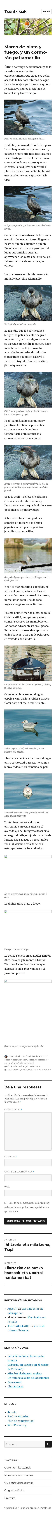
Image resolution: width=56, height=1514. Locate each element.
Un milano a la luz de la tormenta (28, 1377)
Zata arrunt (14, 1382)
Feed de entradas (17, 1416)
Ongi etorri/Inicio (14, 1490)
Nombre (10, 1156)
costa (7, 1059)
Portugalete (34, 1069)
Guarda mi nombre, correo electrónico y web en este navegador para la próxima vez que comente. (26, 1207)
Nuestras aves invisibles (22, 1059)
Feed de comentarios (20, 1420)
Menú (46, 11)
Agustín (12, 1308)
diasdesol (29, 1063)
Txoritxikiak (15, 11)
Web (7, 1187)
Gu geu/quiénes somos (18, 1482)
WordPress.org (16, 1425)
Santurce (46, 1069)
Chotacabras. (15, 1386)
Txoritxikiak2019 (17, 1056)
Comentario (13, 1109)
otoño (24, 1069)
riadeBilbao (41, 1059)
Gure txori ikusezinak (17, 1467)
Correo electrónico (19, 1171)
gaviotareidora (32, 1066)
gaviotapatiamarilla (14, 1066)
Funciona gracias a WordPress (35, 1508)
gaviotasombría (12, 1069)
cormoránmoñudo (13, 1063)
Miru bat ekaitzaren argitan (24, 1373)
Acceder (12, 1412)
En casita (9, 1498)
